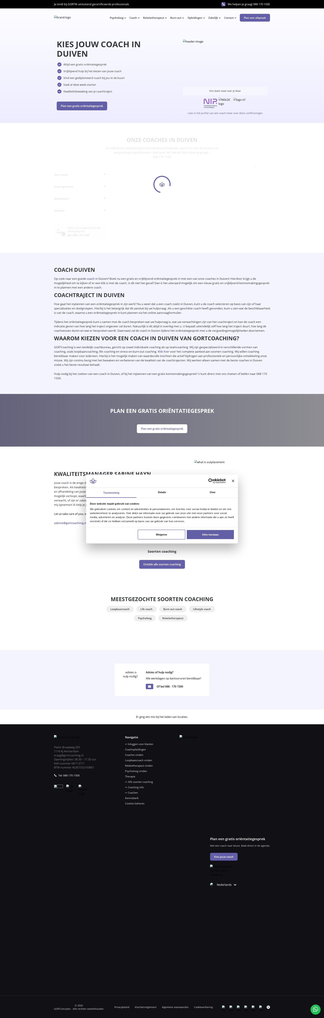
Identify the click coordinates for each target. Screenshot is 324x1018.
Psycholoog (116, 17)
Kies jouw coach (224, 856)
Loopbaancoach (120, 609)
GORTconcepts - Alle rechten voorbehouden (79, 1008)
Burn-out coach (172, 609)
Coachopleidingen (135, 749)
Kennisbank (132, 798)
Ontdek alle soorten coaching (162, 564)
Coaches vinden (134, 754)
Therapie (130, 776)
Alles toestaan (210, 534)
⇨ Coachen (131, 792)
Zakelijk (213, 17)
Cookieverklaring (203, 1007)
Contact (229, 17)
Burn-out (175, 17)
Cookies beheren (134, 803)
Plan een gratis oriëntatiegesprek (82, 106)
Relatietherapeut (153, 17)
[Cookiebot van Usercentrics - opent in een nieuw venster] (211, 481)
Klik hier (163, 351)
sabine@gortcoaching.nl (70, 523)
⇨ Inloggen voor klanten (139, 744)
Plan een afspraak (255, 17)
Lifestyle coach (202, 609)
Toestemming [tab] (111, 492)
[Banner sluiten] (233, 481)
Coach (133, 17)
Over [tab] (212, 492)
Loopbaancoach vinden (138, 760)
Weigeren (161, 534)
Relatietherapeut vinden (139, 765)
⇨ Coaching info (134, 787)
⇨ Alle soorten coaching (139, 781)
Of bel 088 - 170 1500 (170, 686)
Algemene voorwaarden (175, 1007)
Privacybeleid (121, 1007)
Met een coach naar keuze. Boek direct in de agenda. (240, 845)
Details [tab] (162, 492)
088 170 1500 (261, 4)
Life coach (146, 609)
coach (91, 279)
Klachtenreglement (145, 1007)
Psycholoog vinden (136, 771)
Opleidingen (194, 17)
